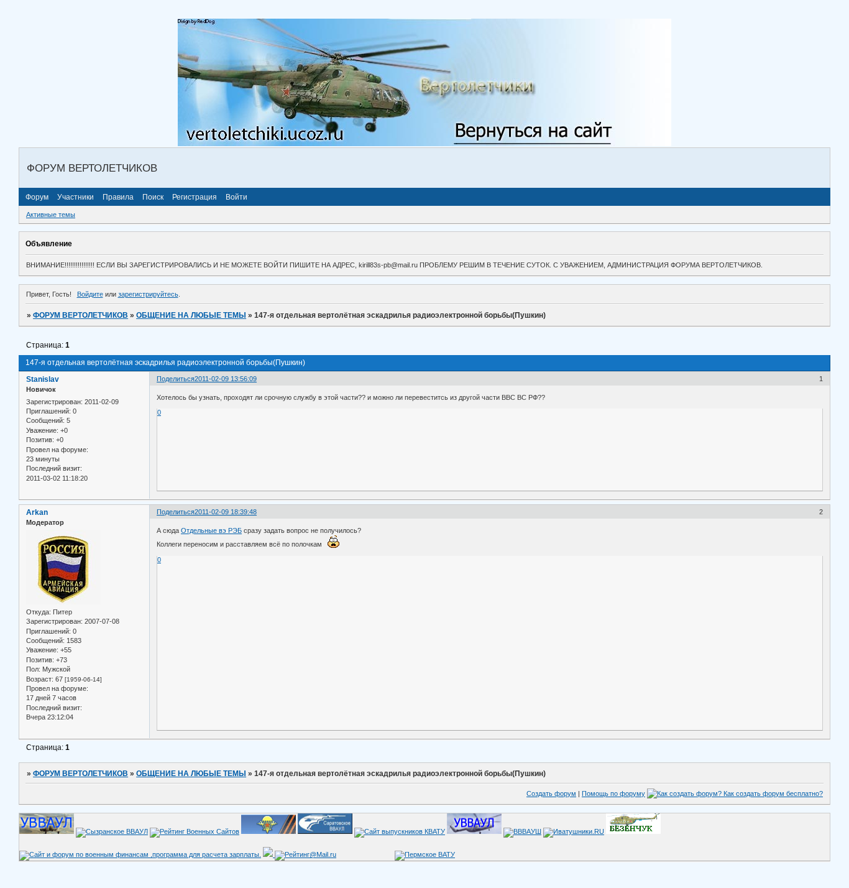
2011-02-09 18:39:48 (226, 512)
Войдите (90, 294)
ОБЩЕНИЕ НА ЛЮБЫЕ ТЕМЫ (191, 315)
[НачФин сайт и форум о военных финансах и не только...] (140, 854)
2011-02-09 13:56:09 (226, 378)
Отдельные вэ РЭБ (211, 530)
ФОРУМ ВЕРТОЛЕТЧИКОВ (80, 315)
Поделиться (176, 378)
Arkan (37, 512)
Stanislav (42, 379)
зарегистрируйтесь (148, 294)
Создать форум (551, 793)
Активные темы (50, 214)
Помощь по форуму (613, 793)
